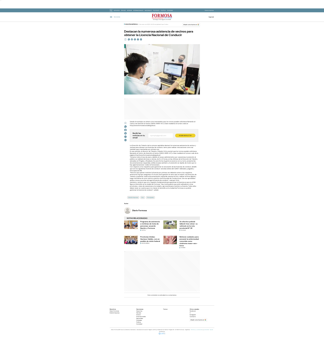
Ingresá (211, 17)
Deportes (117, 10)
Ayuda (211, 329)
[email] (138, 39)
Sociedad (170, 10)
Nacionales (148, 10)
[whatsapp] (129, 39)
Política (163, 10)
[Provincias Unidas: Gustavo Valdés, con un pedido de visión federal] (131, 240)
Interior (129, 10)
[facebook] (132, 39)
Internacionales (138, 10)
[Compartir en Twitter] (135, 39)
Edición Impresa (209, 10)
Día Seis (123, 10)
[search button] (111, 10)
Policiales (156, 10)
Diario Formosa (139, 210)
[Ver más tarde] (125, 39)
